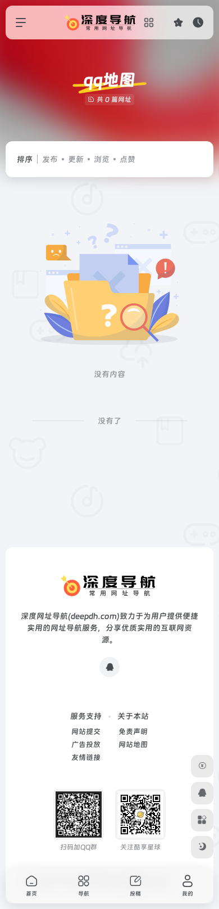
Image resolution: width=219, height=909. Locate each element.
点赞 (127, 159)
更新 (76, 159)
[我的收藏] (178, 22)
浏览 (102, 159)
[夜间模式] (202, 847)
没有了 (109, 420)
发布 (50, 159)
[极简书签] (202, 820)
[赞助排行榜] (202, 766)
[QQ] (109, 667)
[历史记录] (198, 22)
